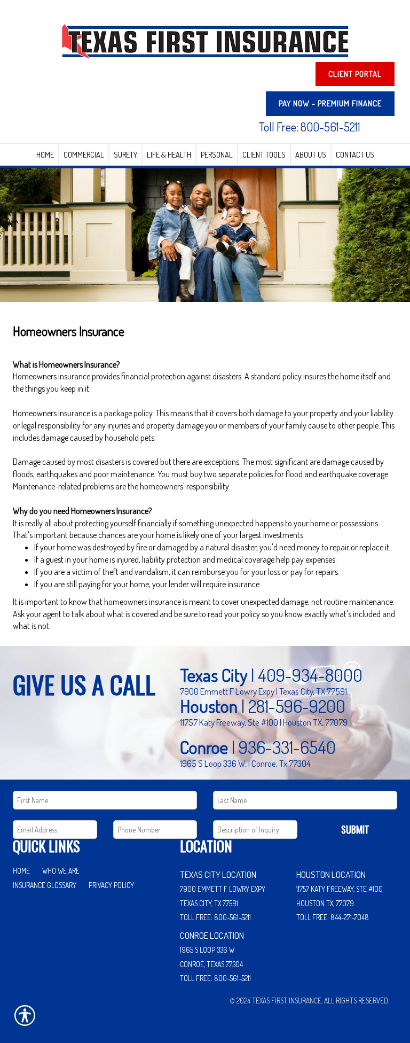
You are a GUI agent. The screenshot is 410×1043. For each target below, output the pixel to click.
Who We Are (61, 870)
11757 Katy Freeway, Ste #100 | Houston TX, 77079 (264, 722)
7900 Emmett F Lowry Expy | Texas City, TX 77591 (263, 691)
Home (21, 870)
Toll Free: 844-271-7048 (332, 917)
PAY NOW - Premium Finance (330, 103)
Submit (355, 829)
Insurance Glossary (44, 885)
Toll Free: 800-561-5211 (309, 126)
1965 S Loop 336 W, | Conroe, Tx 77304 (245, 763)
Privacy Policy (111, 885)
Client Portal (355, 74)
